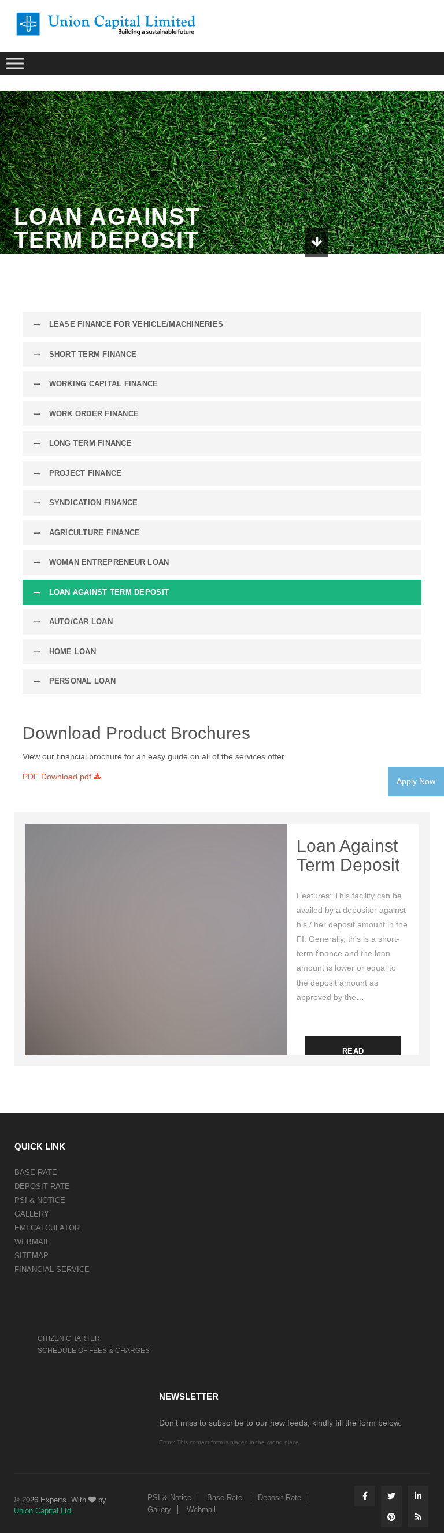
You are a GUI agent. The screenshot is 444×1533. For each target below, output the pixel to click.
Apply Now (416, 781)
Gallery (31, 1214)
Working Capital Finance (102, 383)
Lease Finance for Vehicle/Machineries (134, 324)
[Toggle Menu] (15, 63)
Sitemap (31, 1255)
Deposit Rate (42, 1186)
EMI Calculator (47, 1228)
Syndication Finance (92, 502)
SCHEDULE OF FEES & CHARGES (94, 1350)
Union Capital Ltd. (43, 1510)
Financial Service (52, 1269)
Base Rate (35, 1172)
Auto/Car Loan (79, 621)
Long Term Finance (89, 443)
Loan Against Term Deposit (107, 592)
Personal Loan (81, 681)
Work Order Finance (92, 413)
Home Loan (71, 651)
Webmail (32, 1241)
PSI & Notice (39, 1200)
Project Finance (83, 473)
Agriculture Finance (93, 532)
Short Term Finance (91, 354)
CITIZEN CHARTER (69, 1338)
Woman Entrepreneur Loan (107, 562)
